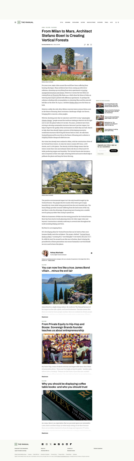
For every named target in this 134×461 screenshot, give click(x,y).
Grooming (67, 22)
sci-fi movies (55, 95)
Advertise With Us (45, 450)
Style (61, 22)
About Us (43, 448)
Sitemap (75, 454)
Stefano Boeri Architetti (47, 82)
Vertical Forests (47, 135)
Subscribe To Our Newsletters (21, 448)
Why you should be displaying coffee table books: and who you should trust (112, 111)
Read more (45, 317)
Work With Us (36, 454)
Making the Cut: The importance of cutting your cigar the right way (111, 124)
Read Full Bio (51, 260)
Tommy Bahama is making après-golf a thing (111, 130)
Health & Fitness (91, 22)
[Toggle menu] (15, 22)
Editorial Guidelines (98, 448)
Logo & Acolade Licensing (20, 450)
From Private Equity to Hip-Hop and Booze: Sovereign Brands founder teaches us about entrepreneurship (111, 106)
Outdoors (100, 22)
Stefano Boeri (74, 103)
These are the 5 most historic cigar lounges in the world (112, 117)
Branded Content (71, 450)
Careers (30, 454)
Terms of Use (54, 454)
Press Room (68, 454)
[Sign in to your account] (116, 22)
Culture (83, 22)
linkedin (91, 253)
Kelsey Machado (46, 44)
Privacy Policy (101, 153)
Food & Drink (75, 22)
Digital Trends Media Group (20, 454)
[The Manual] (25, 22)
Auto (111, 22)
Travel (106, 22)
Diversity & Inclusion (45, 454)
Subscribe (113, 150)
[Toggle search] (118, 22)
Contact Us (69, 448)
